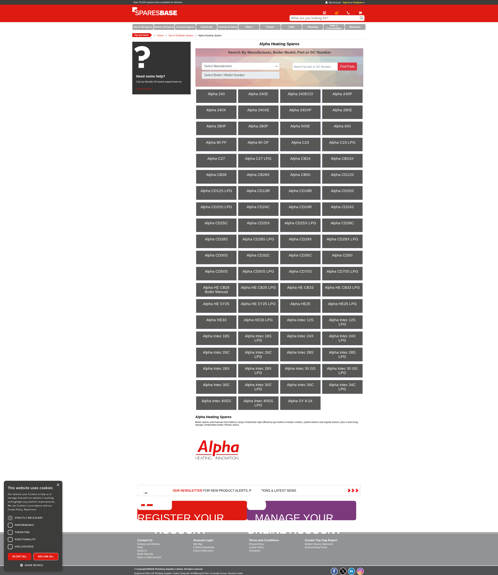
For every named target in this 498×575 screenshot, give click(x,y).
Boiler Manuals (145, 554)
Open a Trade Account (149, 557)
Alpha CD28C (342, 223)
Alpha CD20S (342, 191)
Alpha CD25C (216, 223)
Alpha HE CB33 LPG (342, 287)
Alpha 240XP (300, 110)
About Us (142, 550)
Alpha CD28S (216, 239)
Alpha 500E (300, 126)
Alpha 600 (342, 126)
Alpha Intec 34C (300, 385)
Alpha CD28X (300, 239)
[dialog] (33, 526)
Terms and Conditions (264, 540)
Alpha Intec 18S (216, 336)
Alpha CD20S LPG (216, 207)
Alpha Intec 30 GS (300, 368)
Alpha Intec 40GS (216, 401)
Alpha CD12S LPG (216, 191)
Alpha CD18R (300, 191)
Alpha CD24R (300, 207)
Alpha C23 (300, 142)
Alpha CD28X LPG (342, 239)
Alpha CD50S (216, 271)
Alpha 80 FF (216, 142)
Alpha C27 (216, 159)
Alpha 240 (216, 94)
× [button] (57, 485)
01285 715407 (144, 89)
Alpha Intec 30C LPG (258, 387)
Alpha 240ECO (300, 94)
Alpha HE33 (216, 320)
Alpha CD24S (342, 207)
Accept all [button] (19, 556)
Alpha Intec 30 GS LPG (342, 370)
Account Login (203, 540)
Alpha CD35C (300, 255)
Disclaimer (254, 550)
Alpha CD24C (258, 207)
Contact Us (145, 540)
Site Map (198, 544)
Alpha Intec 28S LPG (342, 354)
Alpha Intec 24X (300, 336)
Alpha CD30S (216, 255)
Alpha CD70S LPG (342, 271)
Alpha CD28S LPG (258, 239)
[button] (33, 565)
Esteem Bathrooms (203, 550)
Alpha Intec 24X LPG (342, 338)
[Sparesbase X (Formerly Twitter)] (343, 573)
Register (358, 2)
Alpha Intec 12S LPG (342, 322)
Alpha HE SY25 (216, 304)
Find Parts (347, 66)
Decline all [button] (46, 556)
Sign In (346, 2)
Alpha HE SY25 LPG (258, 304)
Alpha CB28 (216, 175)
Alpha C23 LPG (342, 142)
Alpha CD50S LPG (258, 271)
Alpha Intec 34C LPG (342, 387)
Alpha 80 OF (258, 142)
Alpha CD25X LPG (300, 223)
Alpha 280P (216, 126)
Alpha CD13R (258, 191)
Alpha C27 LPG (258, 159)
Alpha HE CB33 (300, 287)
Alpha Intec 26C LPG (258, 354)
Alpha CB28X (258, 175)
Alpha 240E (258, 94)
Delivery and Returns (148, 544)
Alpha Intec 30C (216, 385)
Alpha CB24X (342, 159)
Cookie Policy (256, 547)
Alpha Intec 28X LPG (258, 370)
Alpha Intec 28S (300, 352)
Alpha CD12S (342, 175)
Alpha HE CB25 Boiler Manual (216, 289)
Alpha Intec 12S (300, 320)
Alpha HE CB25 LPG (258, 287)
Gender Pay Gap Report (321, 540)
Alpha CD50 (342, 255)
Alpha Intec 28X (216, 368)
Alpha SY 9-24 (300, 401)
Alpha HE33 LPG (258, 320)
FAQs (140, 547)
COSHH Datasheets (203, 547)
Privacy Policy (256, 544)
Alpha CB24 (300, 159)
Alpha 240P (342, 94)
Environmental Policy (316, 547)
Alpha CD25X (258, 223)
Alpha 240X (216, 110)
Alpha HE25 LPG (342, 304)
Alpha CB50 (300, 175)
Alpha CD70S (300, 271)
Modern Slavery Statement (319, 544)
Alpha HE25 (300, 304)
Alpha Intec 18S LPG (258, 338)
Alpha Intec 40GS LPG (258, 403)
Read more (30, 509)
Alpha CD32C (258, 255)
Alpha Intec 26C (216, 352)
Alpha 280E (342, 110)
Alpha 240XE (258, 110)
